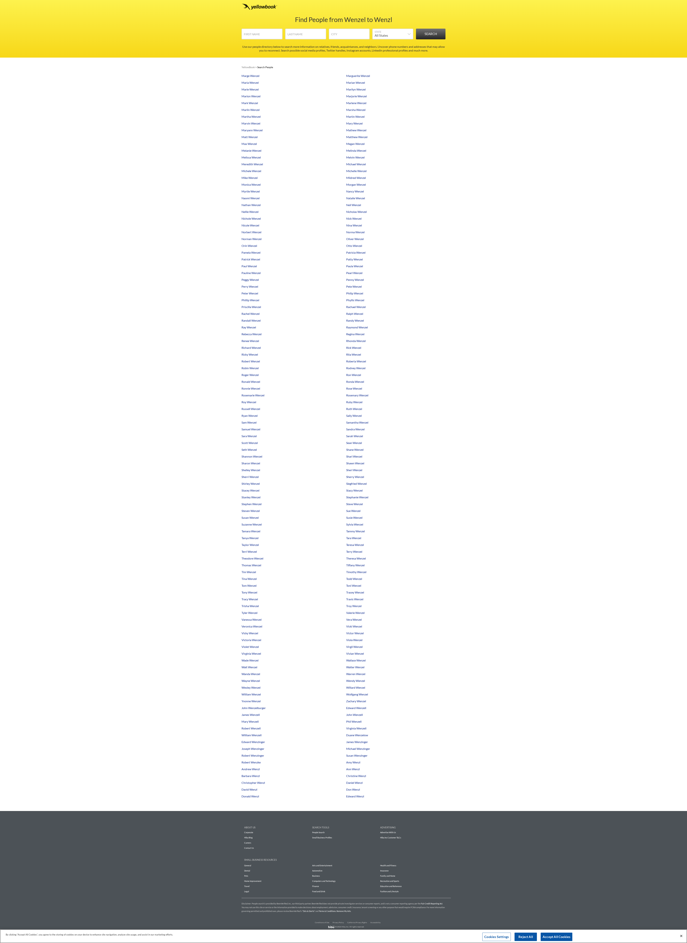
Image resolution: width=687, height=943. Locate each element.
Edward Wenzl (355, 796)
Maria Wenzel (250, 82)
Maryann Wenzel (252, 130)
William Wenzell (252, 735)
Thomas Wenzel (251, 565)
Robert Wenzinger (253, 755)
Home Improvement (252, 881)
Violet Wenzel (250, 646)
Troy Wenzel (354, 606)
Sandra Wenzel (355, 429)
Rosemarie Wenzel (253, 395)
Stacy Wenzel (354, 490)
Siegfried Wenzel (356, 483)
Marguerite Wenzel (358, 75)
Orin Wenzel (249, 245)
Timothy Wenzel (356, 572)
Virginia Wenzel (251, 653)
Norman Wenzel (252, 239)
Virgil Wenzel (354, 646)
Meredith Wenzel (252, 164)
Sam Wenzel (249, 422)
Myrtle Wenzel (251, 191)
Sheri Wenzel (354, 470)
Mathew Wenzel (356, 130)
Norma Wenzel (355, 232)
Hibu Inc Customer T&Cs (390, 837)
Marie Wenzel (250, 89)
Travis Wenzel (354, 599)
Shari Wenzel (354, 456)
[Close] (681, 936)
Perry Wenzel (250, 286)
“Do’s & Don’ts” (308, 911)
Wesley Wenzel (251, 687)
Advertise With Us (388, 832)
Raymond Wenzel (357, 327)
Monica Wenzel (251, 184)
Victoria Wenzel (251, 640)
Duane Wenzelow (357, 735)
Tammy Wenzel (355, 531)
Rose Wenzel (354, 388)
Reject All (525, 937)
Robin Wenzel (250, 368)
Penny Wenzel (355, 279)
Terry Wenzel (354, 551)
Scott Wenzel (250, 442)
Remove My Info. (344, 911)
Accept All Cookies (556, 937)
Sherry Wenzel (355, 476)
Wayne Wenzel (251, 680)
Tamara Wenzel (251, 531)
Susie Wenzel (354, 517)
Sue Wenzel (353, 510)
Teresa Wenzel (355, 544)
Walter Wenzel (355, 667)
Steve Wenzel (354, 504)
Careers (247, 843)
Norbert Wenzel (251, 232)
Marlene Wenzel (356, 103)
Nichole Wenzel (251, 218)
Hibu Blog (248, 837)
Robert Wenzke (251, 762)
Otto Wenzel (354, 245)
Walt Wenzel (249, 667)
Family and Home (387, 876)
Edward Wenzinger (253, 742)
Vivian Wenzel (355, 653)
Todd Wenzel (354, 578)
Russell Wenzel (251, 409)
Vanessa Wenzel (252, 619)
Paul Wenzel (249, 266)
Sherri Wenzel (250, 476)
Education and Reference (391, 886)
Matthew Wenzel (356, 137)
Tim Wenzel (249, 572)
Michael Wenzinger (358, 748)
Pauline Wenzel (251, 273)
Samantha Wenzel (357, 422)
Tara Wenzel (353, 538)
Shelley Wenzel (251, 470)
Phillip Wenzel (250, 300)
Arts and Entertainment (322, 865)
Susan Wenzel (250, 517)
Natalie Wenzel (355, 198)
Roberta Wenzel (356, 361)
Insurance (384, 870)
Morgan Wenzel (356, 184)
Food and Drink (318, 891)
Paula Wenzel (354, 266)
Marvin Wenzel (251, 123)
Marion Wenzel (251, 96)
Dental (247, 870)
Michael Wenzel (356, 164)
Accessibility (375, 922)
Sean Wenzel (354, 442)
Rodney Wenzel (356, 368)
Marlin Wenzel (251, 109)
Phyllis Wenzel (355, 300)
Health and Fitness (388, 865)
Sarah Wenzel (354, 436)
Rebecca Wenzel (252, 334)
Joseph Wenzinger (253, 748)
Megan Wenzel (355, 143)
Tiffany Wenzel (355, 565)
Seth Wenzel (249, 449)
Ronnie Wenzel (251, 388)
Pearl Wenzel (354, 273)
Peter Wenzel (250, 293)
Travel (247, 886)
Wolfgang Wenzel (357, 694)
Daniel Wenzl (354, 782)
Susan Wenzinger (356, 755)
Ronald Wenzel (251, 381)
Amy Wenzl (353, 762)
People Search (318, 832)
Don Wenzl (353, 789)
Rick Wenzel (353, 347)
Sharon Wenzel (251, 463)
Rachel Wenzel (251, 313)
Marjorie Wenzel (356, 96)
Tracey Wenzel (355, 592)
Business (316, 876)
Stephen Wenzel (252, 504)
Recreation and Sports (389, 881)
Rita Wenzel (353, 354)
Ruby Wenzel (354, 402)
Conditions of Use (322, 922)
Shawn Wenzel (355, 463)
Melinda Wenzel (356, 150)
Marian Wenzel (355, 82)
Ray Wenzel (249, 327)
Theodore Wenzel (252, 558)
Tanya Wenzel (250, 538)
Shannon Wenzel (252, 456)
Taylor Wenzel (250, 544)
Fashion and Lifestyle (389, 891)
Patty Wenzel (354, 259)
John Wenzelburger (254, 708)
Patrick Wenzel (251, 259)
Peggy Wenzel (250, 279)
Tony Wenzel (249, 592)
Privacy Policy (338, 922)
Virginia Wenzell (356, 728)
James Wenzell (251, 714)
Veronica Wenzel (252, 626)
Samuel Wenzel (251, 429)
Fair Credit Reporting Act (431, 903)
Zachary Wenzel (356, 701)
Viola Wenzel (354, 640)
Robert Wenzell (251, 728)
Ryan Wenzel (250, 415)
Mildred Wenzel (356, 177)
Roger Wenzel (250, 375)
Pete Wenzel (354, 286)
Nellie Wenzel (250, 211)
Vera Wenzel (354, 619)
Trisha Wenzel (250, 606)
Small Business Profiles (322, 837)
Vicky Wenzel (250, 633)
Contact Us (249, 848)
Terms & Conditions (327, 911)
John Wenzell (354, 714)
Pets (246, 876)
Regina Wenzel (355, 334)
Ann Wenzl (353, 769)
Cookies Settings (496, 937)
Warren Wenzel (355, 674)
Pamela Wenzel (251, 252)
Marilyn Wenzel (356, 89)
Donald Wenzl (250, 796)
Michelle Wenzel (356, 171)
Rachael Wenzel (356, 307)
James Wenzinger (357, 742)
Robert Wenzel (251, 361)
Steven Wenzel (251, 510)
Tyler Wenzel (249, 612)
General (247, 865)
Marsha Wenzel (356, 109)
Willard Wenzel (355, 687)
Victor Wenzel (355, 633)
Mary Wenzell (250, 721)
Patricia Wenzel (356, 252)
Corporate (248, 832)
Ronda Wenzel (355, 381)
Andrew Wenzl (251, 769)
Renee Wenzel (250, 341)
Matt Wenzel (250, 137)
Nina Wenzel (354, 225)
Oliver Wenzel (355, 239)
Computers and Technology (324, 881)
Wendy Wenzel (355, 680)
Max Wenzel (249, 143)
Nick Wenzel (354, 218)
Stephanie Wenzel (357, 497)
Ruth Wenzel (354, 409)
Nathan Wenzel (251, 205)
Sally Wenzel (354, 415)
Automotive (317, 870)
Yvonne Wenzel (251, 701)
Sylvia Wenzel (354, 524)
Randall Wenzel (251, 320)
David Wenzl (249, 789)
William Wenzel (251, 694)
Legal (246, 891)
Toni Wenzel (353, 585)
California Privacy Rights (357, 922)
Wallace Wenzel (356, 660)
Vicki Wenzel (354, 626)
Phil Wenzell (354, 721)
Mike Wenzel (250, 177)
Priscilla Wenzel (251, 307)
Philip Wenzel (354, 293)
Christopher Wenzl (253, 782)
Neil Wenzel (353, 205)
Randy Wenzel (355, 320)
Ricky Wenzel (250, 354)
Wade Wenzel (250, 660)
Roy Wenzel (249, 402)
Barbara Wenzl (251, 776)
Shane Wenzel (355, 449)
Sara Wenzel (249, 436)
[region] (343, 936)
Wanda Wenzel (251, 674)
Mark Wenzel (250, 103)
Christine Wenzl (356, 776)
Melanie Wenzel (251, 150)
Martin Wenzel (355, 116)
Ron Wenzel (353, 375)
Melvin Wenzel (355, 157)
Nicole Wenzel (250, 225)
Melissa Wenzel (251, 157)
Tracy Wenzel (250, 599)
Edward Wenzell (356, 708)
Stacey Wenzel (250, 490)
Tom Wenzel (249, 585)
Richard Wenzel (251, 347)
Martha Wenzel (251, 116)
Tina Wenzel (249, 578)
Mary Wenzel (354, 123)
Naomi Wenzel (251, 198)
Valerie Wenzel (355, 612)
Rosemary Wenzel (357, 395)
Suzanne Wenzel (252, 524)
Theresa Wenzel (356, 558)
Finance (315, 886)
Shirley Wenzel (251, 483)
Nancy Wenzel (355, 191)
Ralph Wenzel (354, 313)
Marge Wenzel (250, 75)
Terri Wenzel (249, 551)
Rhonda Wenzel (356, 341)
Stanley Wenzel (251, 497)
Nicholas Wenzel (356, 211)
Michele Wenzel (251, 171)
